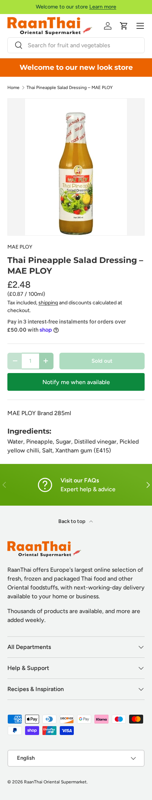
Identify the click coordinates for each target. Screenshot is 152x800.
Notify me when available (76, 382)
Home (13, 87)
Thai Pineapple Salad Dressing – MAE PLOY (70, 87)
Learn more (102, 6)
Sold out (102, 361)
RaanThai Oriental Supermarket (55, 781)
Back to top (72, 521)
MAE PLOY (19, 247)
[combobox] (76, 45)
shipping (48, 303)
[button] (124, 26)
